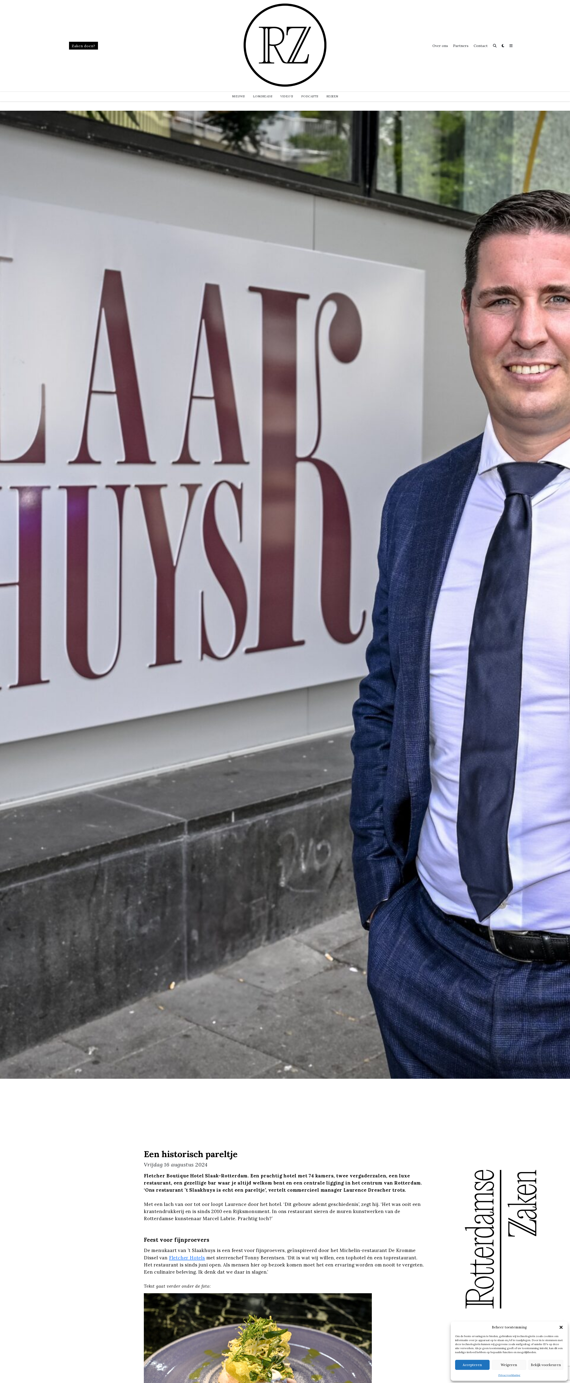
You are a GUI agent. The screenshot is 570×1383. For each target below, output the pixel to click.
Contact (481, 45)
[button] (561, 1327)
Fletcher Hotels (187, 1258)
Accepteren (472, 1365)
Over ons (440, 45)
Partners (460, 45)
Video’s (286, 96)
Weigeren (509, 1365)
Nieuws (238, 96)
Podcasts (309, 96)
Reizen (332, 96)
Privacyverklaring (509, 1375)
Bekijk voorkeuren (546, 1365)
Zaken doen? (83, 46)
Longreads (263, 96)
